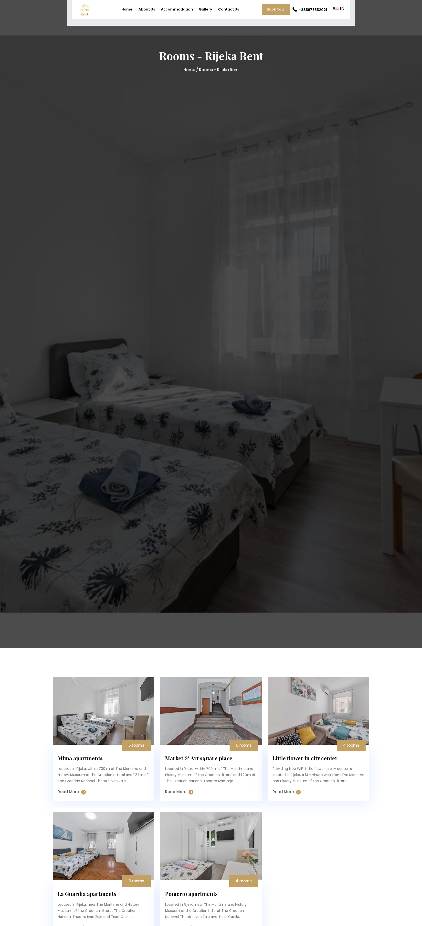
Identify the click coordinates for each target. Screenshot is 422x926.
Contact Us (228, 9)
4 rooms (351, 745)
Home (127, 9)
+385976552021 (312, 9)
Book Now (276, 9)
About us (146, 9)
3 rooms (136, 880)
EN (341, 8)
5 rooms (136, 745)
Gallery (205, 9)
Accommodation (177, 9)
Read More (69, 792)
